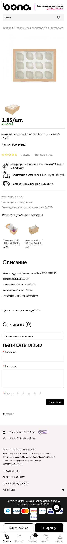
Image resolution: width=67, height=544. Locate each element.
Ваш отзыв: (10, 366)
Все (17, 202)
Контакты (46, 541)
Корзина (32, 538)
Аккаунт (59, 541)
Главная (7, 541)
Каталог (19, 541)
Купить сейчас (18, 528)
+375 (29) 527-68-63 (22, 432)
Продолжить (55, 401)
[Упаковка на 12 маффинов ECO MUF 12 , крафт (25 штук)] (33, 65)
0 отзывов (26, 154)
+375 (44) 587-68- (20, 438)
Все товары (12, 196)
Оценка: (9, 393)
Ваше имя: (10, 352)
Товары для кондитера (29, 28)
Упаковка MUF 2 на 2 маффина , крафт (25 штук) (34, 243)
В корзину (49, 528)
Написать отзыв (43, 154)
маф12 (10, 413)
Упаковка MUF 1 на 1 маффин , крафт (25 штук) (12, 243)
